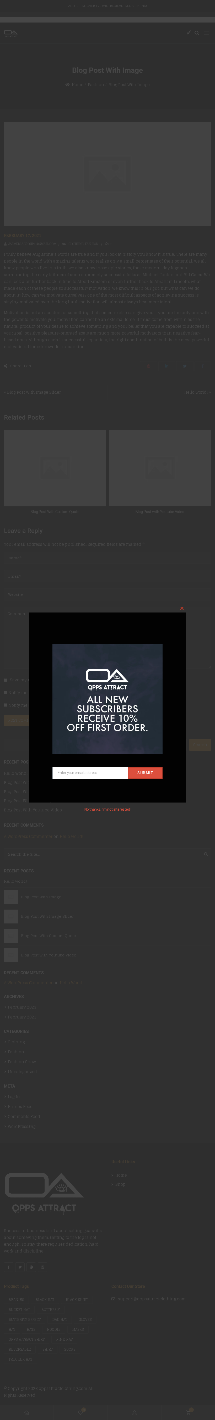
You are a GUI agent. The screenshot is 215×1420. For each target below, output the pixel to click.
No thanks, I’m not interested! (107, 809)
